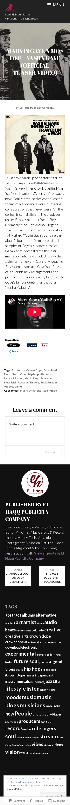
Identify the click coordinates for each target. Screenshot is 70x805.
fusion (9, 662)
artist (21, 370)
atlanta (40, 623)
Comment (51, 452)
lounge (52, 689)
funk (58, 654)
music (24, 390)
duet (7, 374)
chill (18, 630)
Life (56, 681)
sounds (20, 737)
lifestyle (45, 374)
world (24, 752)
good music (45, 662)
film (52, 654)
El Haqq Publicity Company (36, 107)
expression (42, 654)
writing (45, 753)
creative (53, 629)
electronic (29, 647)
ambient (10, 623)
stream (52, 382)
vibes (37, 744)
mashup (18, 378)
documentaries (51, 642)
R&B (14, 382)
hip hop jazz (48, 669)
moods (13, 697)
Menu (58, 5)
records (23, 382)
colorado (38, 630)
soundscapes (32, 737)
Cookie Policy (14, 788)
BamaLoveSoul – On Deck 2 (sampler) (18, 576)
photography (42, 714)
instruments (37, 682)
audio (50, 622)
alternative (46, 615)
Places (57, 714)
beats (10, 629)
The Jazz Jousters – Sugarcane (52, 576)
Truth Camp (18, 745)
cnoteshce (26, 630)
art (13, 370)
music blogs (32, 378)
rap (49, 721)
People (23, 713)
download (50, 370)
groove (19, 670)
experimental (20, 654)
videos (8, 386)
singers (34, 382)
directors (30, 642)
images (30, 675)
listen (8, 378)
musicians (47, 378)
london (44, 689)
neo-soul (53, 706)
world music (35, 753)
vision (18, 386)
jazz (48, 681)
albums (28, 614)
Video (53, 390)
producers (29, 721)
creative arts (17, 636)
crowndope (14, 642)
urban (28, 745)
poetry (9, 722)
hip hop (33, 374)
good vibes (19, 374)
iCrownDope (15, 675)
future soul (26, 661)
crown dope (34, 370)
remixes (27, 729)
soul (43, 382)
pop (16, 722)
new (7, 382)
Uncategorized (38, 390)
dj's (39, 642)
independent (44, 675)
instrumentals (17, 681)
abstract (13, 615)
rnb (36, 728)
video (47, 745)
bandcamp (42, 183)
